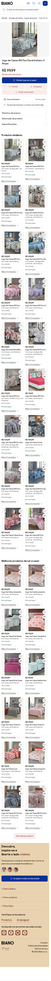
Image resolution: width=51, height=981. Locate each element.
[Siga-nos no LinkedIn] (24, 932)
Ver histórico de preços (11, 74)
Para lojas (8, 906)
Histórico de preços (11, 113)
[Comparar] (21, 147)
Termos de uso (41, 949)
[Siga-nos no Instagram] (3, 932)
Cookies (44, 943)
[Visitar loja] (24, 39)
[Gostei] (21, 142)
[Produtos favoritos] (33, 3)
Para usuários (10, 897)
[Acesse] (39, 3)
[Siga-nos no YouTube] (17, 932)
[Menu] (45, 3)
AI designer (23, 920)
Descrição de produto (12, 119)
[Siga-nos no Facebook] (10, 932)
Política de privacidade (38, 946)
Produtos (6, 920)
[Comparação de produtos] (28, 3)
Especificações (9, 124)
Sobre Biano (9, 889)
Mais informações (8, 181)
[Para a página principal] (7, 3)
